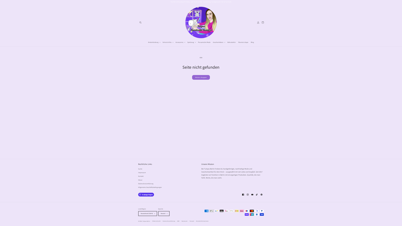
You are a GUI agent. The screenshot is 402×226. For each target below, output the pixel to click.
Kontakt (141, 176)
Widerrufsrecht (156, 221)
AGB (178, 221)
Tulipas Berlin (146, 221)
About (140, 180)
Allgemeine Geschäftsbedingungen (150, 187)
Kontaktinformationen (202, 221)
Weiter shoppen (201, 77)
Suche (140, 169)
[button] (140, 22)
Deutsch (163, 213)
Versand (192, 221)
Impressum (142, 172)
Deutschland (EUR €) (147, 213)
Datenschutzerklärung (145, 184)
